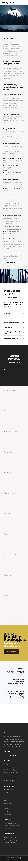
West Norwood (8, 789)
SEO (5, 775)
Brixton (6, 798)
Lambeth (6, 811)
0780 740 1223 (7, 828)
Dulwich (6, 800)
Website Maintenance (10, 778)
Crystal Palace (8, 803)
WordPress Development (11, 770)
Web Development (9, 767)
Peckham (6, 809)
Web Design (7, 764)
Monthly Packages (9, 781)
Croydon (6, 792)
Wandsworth (7, 814)
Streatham (7, 795)
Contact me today (18, 255)
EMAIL (21, 697)
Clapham (6, 806)
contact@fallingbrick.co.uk (11, 825)
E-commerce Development (12, 772)
